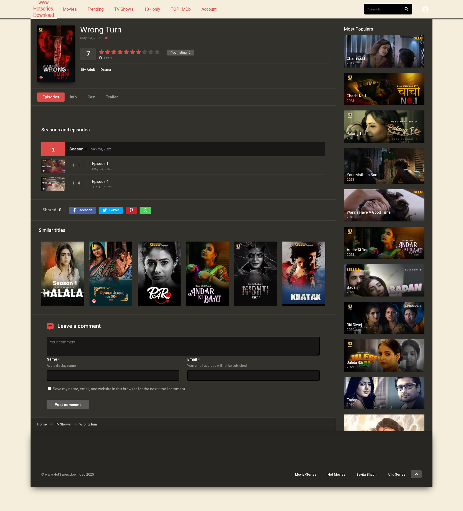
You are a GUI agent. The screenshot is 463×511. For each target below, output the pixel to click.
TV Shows (123, 9)
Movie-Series (305, 474)
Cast (91, 97)
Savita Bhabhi (366, 474)
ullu (107, 38)
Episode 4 (100, 181)
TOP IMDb (181, 9)
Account (208, 9)
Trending (96, 9)
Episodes (51, 97)
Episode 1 (100, 163)
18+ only (152, 9)
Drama (105, 69)
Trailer (112, 97)
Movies (70, 9)
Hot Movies (336, 474)
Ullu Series (396, 474)
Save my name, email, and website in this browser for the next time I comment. (119, 389)
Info (73, 97)
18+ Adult (87, 69)
